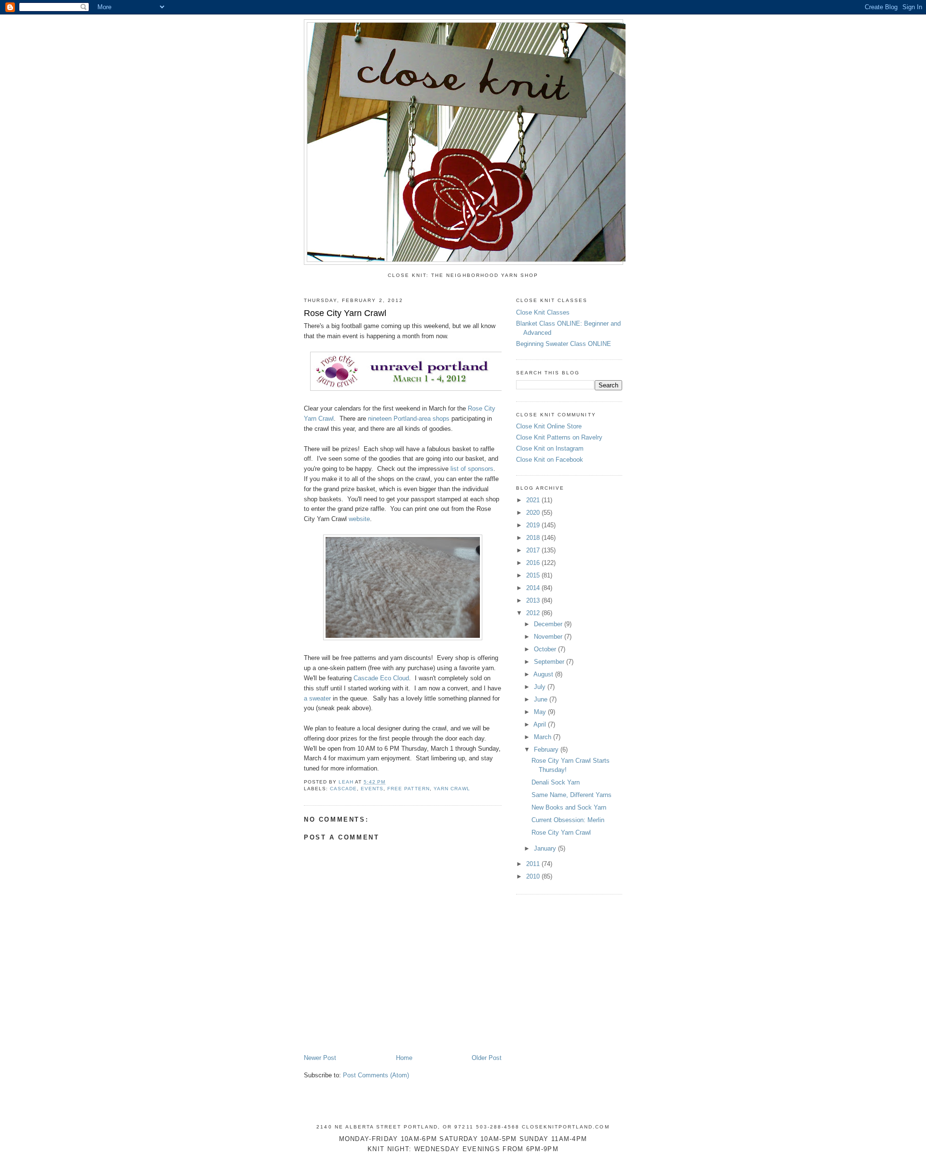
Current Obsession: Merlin (567, 820)
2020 (534, 512)
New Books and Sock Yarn (568, 807)
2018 (534, 537)
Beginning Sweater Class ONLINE (563, 343)
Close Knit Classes (543, 312)
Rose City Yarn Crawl (561, 832)
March (543, 737)
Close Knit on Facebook (549, 459)
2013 (534, 600)
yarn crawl (452, 788)
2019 (534, 525)
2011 (534, 863)
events (372, 788)
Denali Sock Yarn (555, 782)
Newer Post (320, 1057)
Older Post (487, 1057)
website (359, 519)
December (549, 624)
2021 (534, 500)
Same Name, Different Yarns (571, 794)
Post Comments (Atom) (376, 1075)
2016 (534, 562)
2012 (534, 613)
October (546, 649)
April (540, 724)
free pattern (408, 788)
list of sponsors (471, 468)
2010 (534, 876)
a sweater (317, 698)
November (549, 636)
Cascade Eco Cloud (381, 678)
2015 (534, 575)
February (547, 749)
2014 (534, 587)
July (540, 686)
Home (404, 1057)
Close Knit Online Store (549, 426)
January (546, 848)
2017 (534, 550)
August (544, 674)
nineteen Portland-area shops (408, 418)
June (541, 699)
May (541, 711)
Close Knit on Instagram (550, 448)
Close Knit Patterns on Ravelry (559, 437)
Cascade (343, 788)
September (550, 661)
